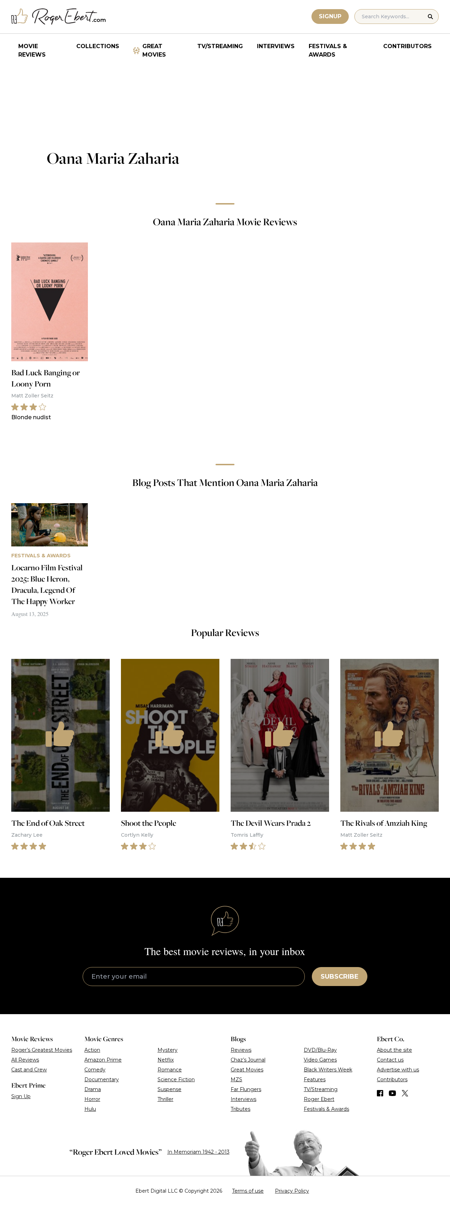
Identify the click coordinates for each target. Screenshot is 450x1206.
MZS (236, 1079)
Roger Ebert (319, 1099)
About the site (394, 1050)
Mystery (168, 1050)
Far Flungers (246, 1089)
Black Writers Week (328, 1069)
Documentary (101, 1079)
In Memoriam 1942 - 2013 (198, 1152)
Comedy (94, 1069)
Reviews (241, 1050)
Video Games (320, 1060)
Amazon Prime (103, 1060)
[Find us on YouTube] (392, 1093)
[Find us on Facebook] (380, 1093)
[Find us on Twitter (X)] (405, 1093)
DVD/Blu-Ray (320, 1050)
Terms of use (248, 1191)
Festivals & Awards (328, 50)
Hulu (90, 1109)
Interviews (276, 46)
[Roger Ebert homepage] (58, 16)
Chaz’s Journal (248, 1060)
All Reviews (25, 1060)
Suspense (169, 1089)
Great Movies (154, 50)
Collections (97, 46)
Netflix (166, 1060)
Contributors (407, 46)
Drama (92, 1089)
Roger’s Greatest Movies (41, 1050)
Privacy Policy (292, 1191)
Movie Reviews (32, 50)
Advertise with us (398, 1069)
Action (92, 1050)
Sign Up (21, 1096)
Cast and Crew (29, 1069)
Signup (330, 16)
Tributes (240, 1109)
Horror (92, 1099)
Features (315, 1079)
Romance (170, 1069)
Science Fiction (176, 1079)
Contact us (390, 1060)
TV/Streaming (220, 46)
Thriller (165, 1099)
